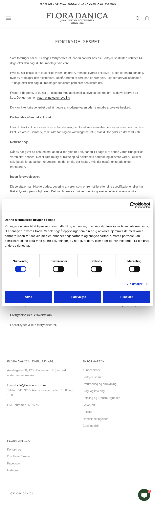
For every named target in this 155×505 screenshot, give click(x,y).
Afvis (28, 296)
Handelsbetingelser (95, 418)
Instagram (13, 470)
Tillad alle (126, 296)
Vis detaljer (134, 284)
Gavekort (89, 405)
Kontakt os (14, 449)
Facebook (13, 463)
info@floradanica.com (31, 385)
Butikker (88, 411)
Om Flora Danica (18, 456)
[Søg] (138, 18)
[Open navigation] (8, 18)
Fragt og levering (94, 391)
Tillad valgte (77, 296)
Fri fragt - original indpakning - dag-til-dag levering (78, 4)
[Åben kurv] (147, 18)
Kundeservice (92, 370)
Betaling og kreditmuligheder (101, 398)
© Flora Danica (21, 493)
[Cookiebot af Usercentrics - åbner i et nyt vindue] (132, 205)
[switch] (58, 269)
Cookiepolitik (91, 425)
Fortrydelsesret (93, 377)
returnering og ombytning (53, 97)
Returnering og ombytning (99, 384)
